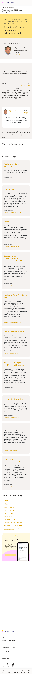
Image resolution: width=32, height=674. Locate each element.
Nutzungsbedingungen (8, 647)
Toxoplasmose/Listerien (10, 510)
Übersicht (6, 78)
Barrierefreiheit (6, 658)
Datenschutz (5, 651)
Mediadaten (5, 644)
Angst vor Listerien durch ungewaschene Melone (15, 499)
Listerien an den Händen (11, 519)
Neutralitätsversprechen (8, 640)
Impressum (5, 637)
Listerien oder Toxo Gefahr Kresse (13, 525)
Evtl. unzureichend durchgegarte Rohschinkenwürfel (13, 528)
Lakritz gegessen (8, 513)
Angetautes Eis (8, 516)
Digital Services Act (7, 655)
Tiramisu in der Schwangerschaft (13, 522)
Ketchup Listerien (9, 507)
